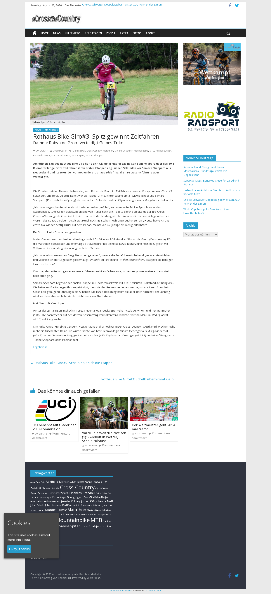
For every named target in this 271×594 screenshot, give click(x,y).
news (56, 33)
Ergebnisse (40, 347)
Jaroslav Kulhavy (70, 501)
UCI (105, 526)
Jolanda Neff (104, 501)
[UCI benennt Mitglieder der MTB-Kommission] (54, 400)
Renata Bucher (163, 150)
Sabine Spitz (78, 155)
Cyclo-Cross (101, 488)
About (150, 33)
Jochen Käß (88, 501)
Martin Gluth (80, 514)
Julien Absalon (53, 505)
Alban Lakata (77, 482)
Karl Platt (67, 505)
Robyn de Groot (41, 155)
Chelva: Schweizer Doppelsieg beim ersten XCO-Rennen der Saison (122, 5)
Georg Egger (75, 497)
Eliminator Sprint (58, 493)
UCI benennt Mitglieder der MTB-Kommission (54, 427)
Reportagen (93, 33)
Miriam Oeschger (124, 150)
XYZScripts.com (153, 590)
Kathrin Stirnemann (82, 505)
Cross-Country (94, 150)
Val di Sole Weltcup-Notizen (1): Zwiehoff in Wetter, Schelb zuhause (104, 437)
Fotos (137, 33)
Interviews (72, 33)
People (111, 33)
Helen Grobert (52, 501)
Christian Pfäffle (50, 488)
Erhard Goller (60, 150)
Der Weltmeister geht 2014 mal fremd (153, 427)
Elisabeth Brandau (82, 493)
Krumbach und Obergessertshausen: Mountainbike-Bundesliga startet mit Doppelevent (205, 171)
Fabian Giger (45, 497)
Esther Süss (101, 493)
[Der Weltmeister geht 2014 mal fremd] (154, 400)
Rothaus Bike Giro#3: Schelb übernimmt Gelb (139, 379)
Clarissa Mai (78, 150)
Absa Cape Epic (37, 482)
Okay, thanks (19, 549)
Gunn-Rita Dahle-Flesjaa (96, 497)
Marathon (108, 150)
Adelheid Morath (58, 481)
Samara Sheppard (95, 155)
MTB (152, 150)
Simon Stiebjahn (90, 526)
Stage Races (51, 129)
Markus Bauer (94, 510)
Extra (124, 33)
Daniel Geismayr (39, 493)
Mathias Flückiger (96, 514)
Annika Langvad (93, 482)
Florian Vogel (59, 497)
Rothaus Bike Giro (60, 155)
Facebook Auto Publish (121, 590)
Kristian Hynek (100, 505)
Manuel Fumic (56, 510)
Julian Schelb (37, 505)
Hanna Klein (37, 501)
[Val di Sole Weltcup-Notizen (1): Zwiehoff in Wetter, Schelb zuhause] (104, 400)
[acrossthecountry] (56, 15)
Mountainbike (141, 150)
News (38, 129)
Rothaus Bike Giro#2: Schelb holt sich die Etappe (71, 363)
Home (45, 33)
